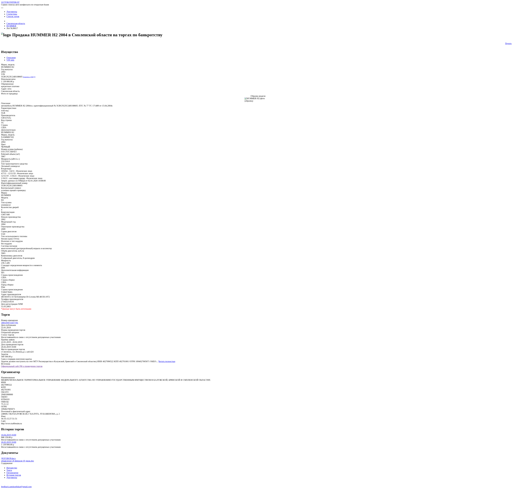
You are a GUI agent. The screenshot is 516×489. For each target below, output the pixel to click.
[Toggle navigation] (2, 7)
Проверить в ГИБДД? (29, 77)
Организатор (12, 473)
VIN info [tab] (10, 60)
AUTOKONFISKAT (10, 2)
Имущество (11, 468)
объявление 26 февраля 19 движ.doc (17, 461)
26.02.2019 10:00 (8, 442)
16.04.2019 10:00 (8, 435)
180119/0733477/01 (9, 323)
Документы (11, 477)
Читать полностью (166, 361)
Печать (508, 43)
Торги (9, 470)
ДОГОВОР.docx (8, 458)
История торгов (13, 475)
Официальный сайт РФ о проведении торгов (21, 366)
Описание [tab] (11, 57)
